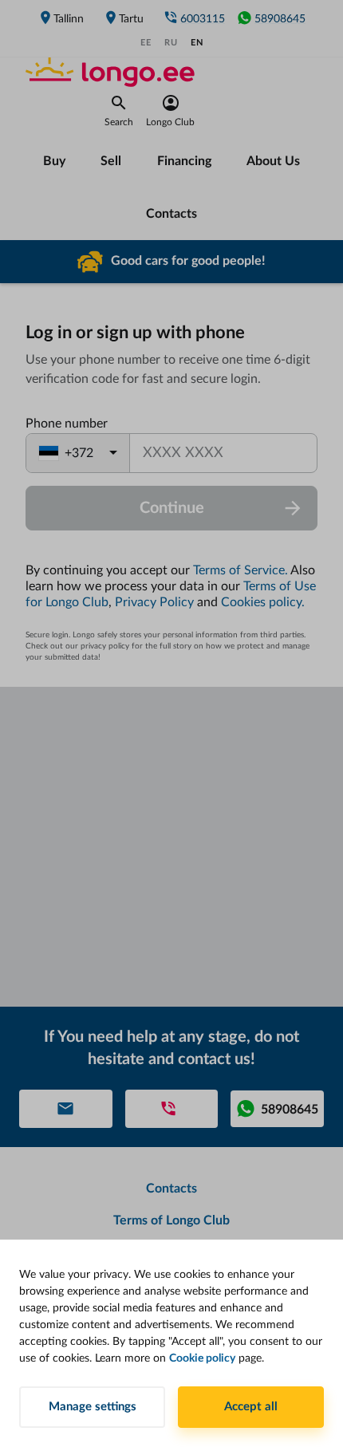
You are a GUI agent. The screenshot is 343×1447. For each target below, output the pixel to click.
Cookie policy (202, 1358)
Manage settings (92, 1407)
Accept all (251, 1407)
